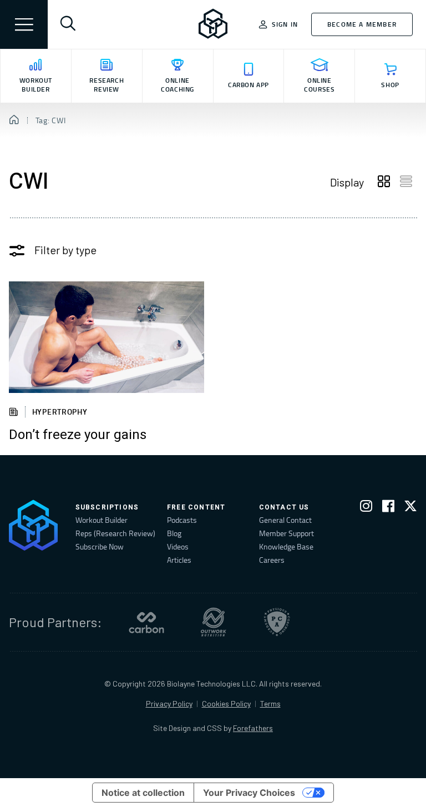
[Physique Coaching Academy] (277, 622)
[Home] (14, 120)
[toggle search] (68, 24)
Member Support (286, 533)
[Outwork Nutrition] (213, 622)
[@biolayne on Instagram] (366, 508)
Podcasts (182, 520)
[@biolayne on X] (410, 508)
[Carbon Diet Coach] (146, 622)
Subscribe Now (99, 546)
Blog (174, 533)
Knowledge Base (286, 546)
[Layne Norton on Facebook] (388, 508)
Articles (179, 559)
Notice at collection (143, 792)
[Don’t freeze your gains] (106, 337)
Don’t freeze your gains (77, 435)
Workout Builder (101, 520)
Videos (178, 546)
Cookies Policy (226, 703)
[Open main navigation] (24, 24)
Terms (270, 703)
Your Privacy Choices (249, 792)
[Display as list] (406, 182)
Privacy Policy (169, 703)
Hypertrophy (60, 411)
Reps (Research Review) (115, 533)
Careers (272, 559)
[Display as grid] (383, 182)
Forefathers (253, 728)
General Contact (285, 520)
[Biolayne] (213, 24)
